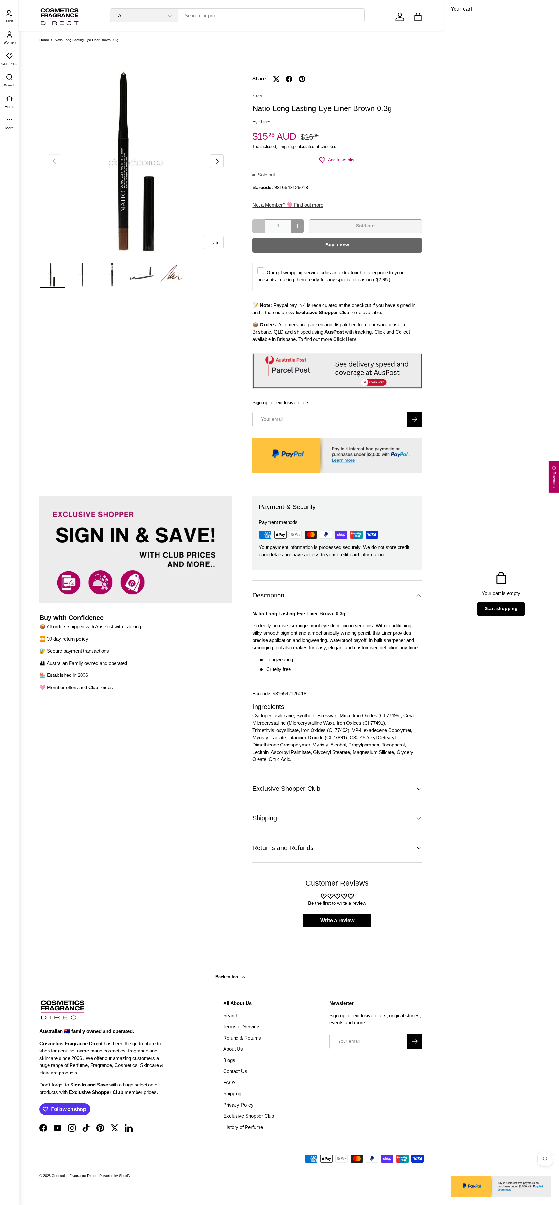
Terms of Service (241, 1026)
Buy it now (337, 245)
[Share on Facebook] (289, 79)
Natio (257, 96)
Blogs (229, 1060)
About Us (233, 1049)
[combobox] (237, 15)
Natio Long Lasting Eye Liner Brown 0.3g (86, 40)
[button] (418, 17)
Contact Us (235, 1071)
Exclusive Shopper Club (248, 1116)
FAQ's (229, 1082)
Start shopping (501, 608)
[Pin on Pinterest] (302, 79)
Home (44, 40)
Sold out (365, 225)
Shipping (232, 1093)
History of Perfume (243, 1127)
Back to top (227, 976)
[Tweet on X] (276, 79)
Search (230, 1015)
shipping (286, 146)
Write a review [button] (337, 920)
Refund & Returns (242, 1037)
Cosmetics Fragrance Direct (74, 1175)
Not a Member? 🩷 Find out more (287, 205)
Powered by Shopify (115, 1175)
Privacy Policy (238, 1105)
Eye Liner (261, 121)
